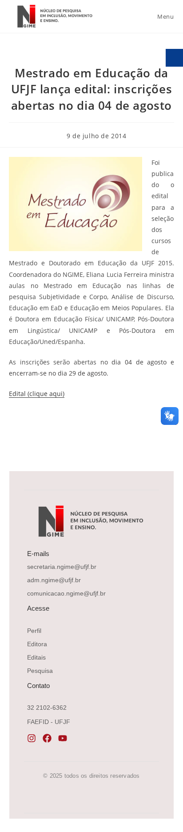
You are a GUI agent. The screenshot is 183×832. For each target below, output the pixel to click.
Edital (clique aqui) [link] (36, 393)
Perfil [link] (34, 630)
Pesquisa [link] (40, 670)
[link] (53, 16)
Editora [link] (37, 644)
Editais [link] (36, 657)
